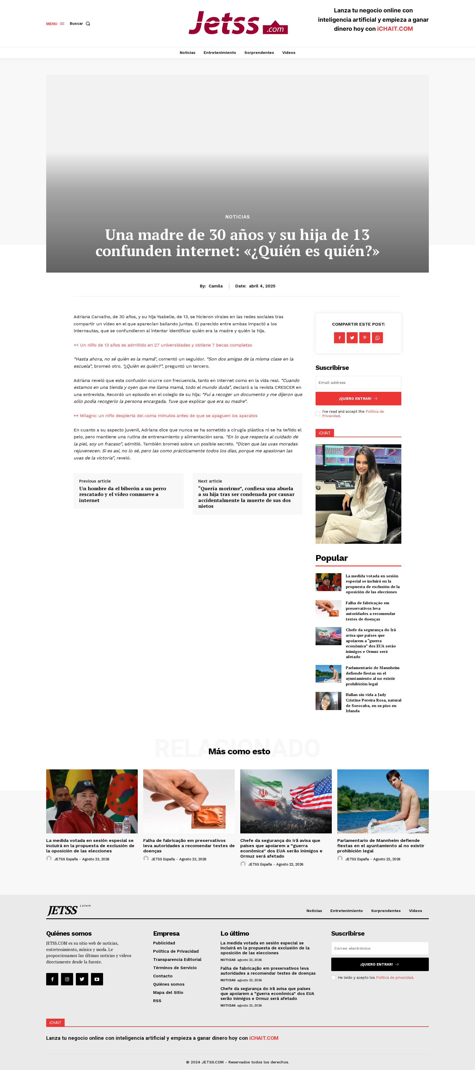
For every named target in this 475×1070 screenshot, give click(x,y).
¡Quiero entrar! (355, 399)
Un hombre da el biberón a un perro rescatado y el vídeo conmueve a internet (122, 494)
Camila (216, 286)
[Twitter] (352, 337)
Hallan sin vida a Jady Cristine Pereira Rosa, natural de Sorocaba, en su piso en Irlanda (373, 702)
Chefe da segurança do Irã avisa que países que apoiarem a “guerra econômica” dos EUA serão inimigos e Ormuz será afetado (371, 643)
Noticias (237, 217)
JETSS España (66, 859)
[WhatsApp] (377, 337)
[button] (81, 23)
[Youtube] (97, 979)
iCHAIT (325, 433)
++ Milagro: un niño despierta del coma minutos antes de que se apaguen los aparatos (166, 415)
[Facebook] (339, 337)
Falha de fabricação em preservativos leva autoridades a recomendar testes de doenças (370, 611)
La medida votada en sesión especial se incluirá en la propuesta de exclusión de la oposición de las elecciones (373, 584)
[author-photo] (49, 859)
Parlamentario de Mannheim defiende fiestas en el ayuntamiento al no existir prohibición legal (372, 675)
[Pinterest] (364, 337)
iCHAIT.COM (395, 28)
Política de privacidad (394, 977)
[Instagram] (67, 979)
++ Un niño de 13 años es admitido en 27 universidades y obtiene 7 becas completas (163, 345)
